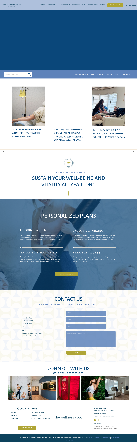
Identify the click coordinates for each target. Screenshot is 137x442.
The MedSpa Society (99, 438)
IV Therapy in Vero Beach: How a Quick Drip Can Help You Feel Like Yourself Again (109, 133)
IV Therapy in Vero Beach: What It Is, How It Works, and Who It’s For (26, 133)
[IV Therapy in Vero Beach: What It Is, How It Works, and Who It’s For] (28, 106)
